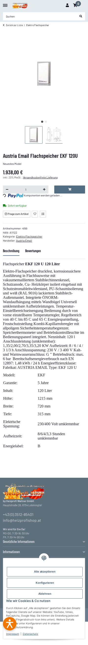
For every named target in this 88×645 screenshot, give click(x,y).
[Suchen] (81, 16)
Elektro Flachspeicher (29, 236)
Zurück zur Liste (14, 25)
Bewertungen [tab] (33, 251)
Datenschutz (30, 634)
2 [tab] (46, 122)
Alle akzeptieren (44, 571)
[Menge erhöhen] (44, 190)
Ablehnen (44, 593)
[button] (67, 5)
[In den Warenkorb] (69, 190)
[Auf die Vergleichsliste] (43, 214)
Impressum (12, 634)
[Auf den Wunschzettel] (35, 214)
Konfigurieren (45, 582)
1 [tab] (42, 122)
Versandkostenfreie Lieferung (40, 177)
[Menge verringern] (7, 190)
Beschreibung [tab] (11, 251)
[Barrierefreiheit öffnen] (9, 623)
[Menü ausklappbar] (5, 3)
